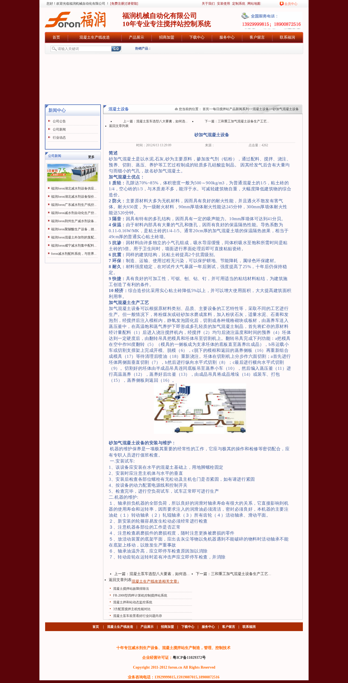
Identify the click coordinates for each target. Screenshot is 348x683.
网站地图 (253, 3)
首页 (56, 37)
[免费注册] (117, 3)
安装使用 (223, 3)
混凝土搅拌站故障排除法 (131, 589)
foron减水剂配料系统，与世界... (74, 254)
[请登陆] (132, 3)
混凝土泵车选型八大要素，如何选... (162, 121)
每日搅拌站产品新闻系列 (231, 109)
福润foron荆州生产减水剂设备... (74, 221)
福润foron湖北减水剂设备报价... (74, 196)
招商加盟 (166, 37)
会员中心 (290, 4)
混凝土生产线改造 (94, 37)
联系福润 (287, 37)
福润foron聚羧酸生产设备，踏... (74, 229)
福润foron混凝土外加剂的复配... (74, 237)
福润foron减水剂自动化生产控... (74, 213)
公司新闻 (59, 129)
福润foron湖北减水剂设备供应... (74, 188)
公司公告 (59, 121)
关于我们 (208, 3)
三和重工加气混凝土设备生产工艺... (243, 121)
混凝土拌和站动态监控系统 (132, 602)
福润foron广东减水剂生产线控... (74, 205)
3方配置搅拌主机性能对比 (132, 609)
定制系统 (238, 3)
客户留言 (257, 37)
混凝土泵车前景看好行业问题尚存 (137, 616)
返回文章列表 (119, 126)
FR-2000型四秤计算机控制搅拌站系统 (140, 595)
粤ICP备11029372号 (189, 657)
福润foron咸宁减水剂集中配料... (74, 245)
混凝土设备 (261, 109)
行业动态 (59, 137)
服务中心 (227, 37)
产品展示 (136, 37)
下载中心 (196, 37)
